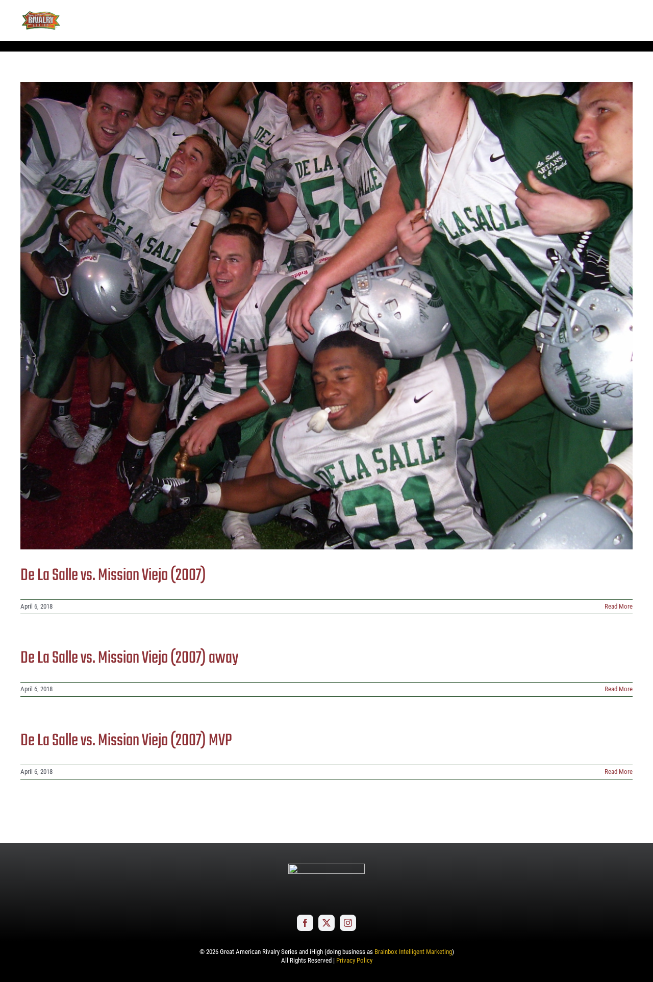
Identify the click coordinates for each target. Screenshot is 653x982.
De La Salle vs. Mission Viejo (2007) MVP (126, 741)
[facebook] (305, 923)
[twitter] (326, 923)
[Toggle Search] (596, 20)
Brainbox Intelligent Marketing (413, 951)
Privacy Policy (354, 960)
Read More (619, 606)
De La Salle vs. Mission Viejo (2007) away (129, 658)
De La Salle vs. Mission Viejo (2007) (113, 576)
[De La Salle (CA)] (326, 315)
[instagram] (348, 923)
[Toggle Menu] (625, 20)
